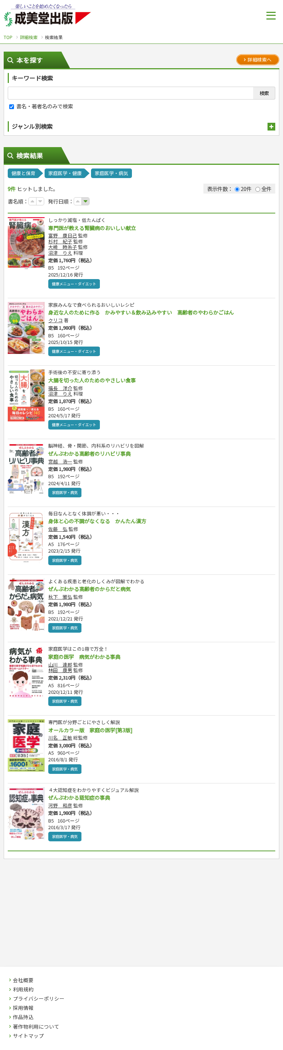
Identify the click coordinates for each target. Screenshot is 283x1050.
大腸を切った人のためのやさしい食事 (92, 380)
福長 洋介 (60, 388)
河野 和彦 (60, 805)
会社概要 (23, 980)
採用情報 (23, 1008)
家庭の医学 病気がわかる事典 (84, 656)
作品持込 (23, 1017)
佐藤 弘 (57, 528)
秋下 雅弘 (60, 596)
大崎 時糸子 (62, 246)
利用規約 (23, 989)
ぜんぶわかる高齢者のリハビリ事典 (89, 453)
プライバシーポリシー (38, 998)
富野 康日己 (62, 235)
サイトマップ (28, 1036)
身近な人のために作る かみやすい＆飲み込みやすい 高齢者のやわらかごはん (141, 312)
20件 (246, 188)
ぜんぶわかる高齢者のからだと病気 (89, 588)
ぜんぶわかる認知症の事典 (79, 797)
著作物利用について (36, 1026)
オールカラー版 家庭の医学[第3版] (90, 730)
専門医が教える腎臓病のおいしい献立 (92, 228)
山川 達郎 (60, 664)
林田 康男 (60, 670)
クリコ (55, 320)
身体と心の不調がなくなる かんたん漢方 (97, 521)
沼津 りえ (60, 252)
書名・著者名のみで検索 (44, 106)
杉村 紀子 (60, 241)
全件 (266, 188)
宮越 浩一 (60, 461)
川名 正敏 (60, 737)
